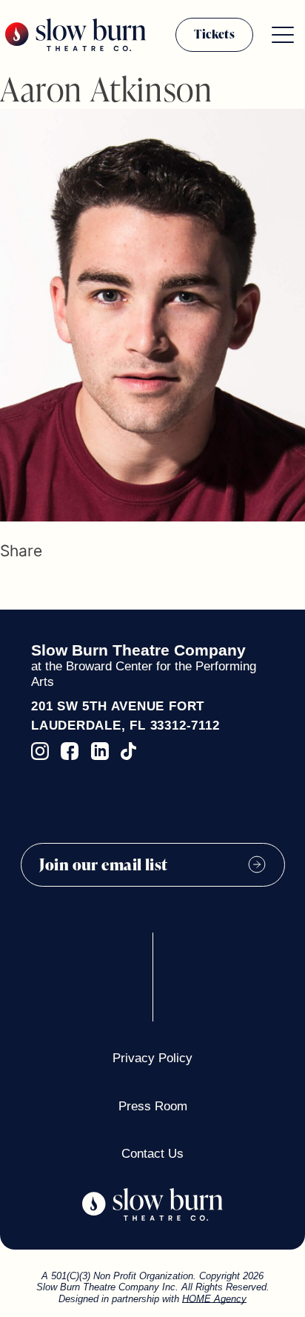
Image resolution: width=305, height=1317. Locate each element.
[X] (27, 587)
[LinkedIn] (52, 587)
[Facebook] (7, 587)
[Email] (76, 587)
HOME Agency (214, 1298)
